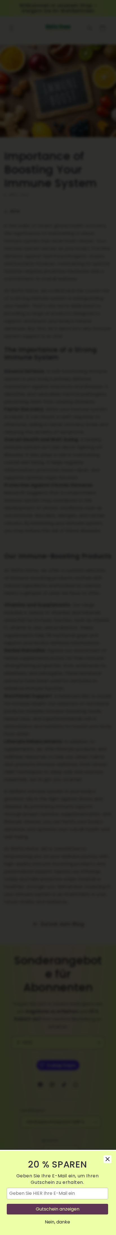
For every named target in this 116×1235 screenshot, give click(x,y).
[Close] (107, 1159)
